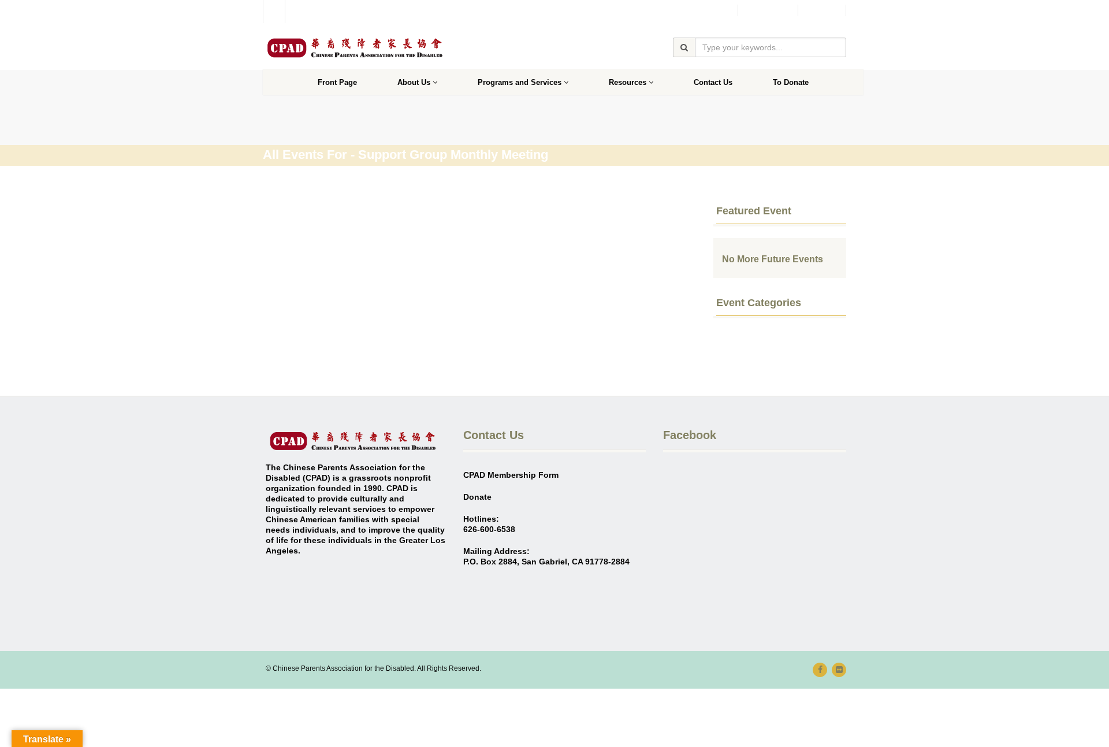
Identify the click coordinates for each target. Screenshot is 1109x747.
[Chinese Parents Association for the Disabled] (354, 48)
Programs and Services (519, 82)
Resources (627, 82)
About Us (413, 82)
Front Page (337, 82)
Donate (822, 10)
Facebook (768, 10)
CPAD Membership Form (511, 475)
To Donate (791, 82)
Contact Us (713, 82)
